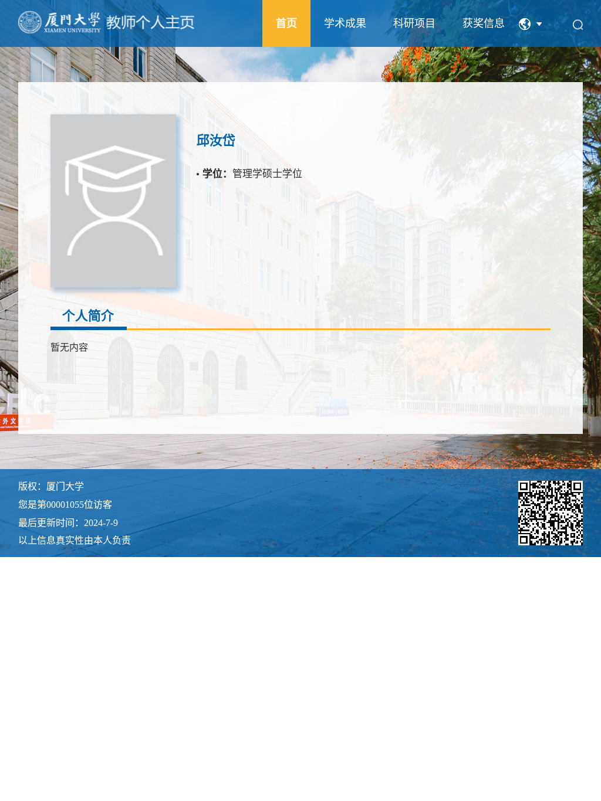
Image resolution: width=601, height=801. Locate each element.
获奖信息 (483, 23)
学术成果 (345, 23)
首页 (286, 23)
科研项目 (414, 23)
